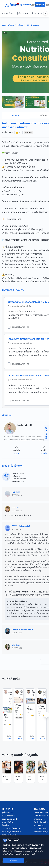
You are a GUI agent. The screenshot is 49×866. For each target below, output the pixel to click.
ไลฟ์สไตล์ (20, 25)
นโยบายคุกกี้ (30, 854)
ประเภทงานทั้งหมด (8, 25)
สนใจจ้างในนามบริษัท (20, 327)
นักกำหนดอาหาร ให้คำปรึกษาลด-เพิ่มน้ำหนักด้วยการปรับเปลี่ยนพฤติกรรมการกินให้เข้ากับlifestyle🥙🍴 (30, 722)
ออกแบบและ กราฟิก (10, 819)
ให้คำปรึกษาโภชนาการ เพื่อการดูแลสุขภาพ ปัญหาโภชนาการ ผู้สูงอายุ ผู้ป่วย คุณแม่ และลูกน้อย (7, 729)
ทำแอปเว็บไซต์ (7, 822)
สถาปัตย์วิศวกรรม (9, 835)
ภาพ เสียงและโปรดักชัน (11, 829)
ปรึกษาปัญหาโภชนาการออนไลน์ (18, 709)
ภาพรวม (15, 115)
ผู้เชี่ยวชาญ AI (22, 13)
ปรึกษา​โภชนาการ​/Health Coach (41, 711)
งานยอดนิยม (7, 13)
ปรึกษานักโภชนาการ (33, 25)
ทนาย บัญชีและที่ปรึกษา (11, 832)
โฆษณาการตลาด (39, 13)
